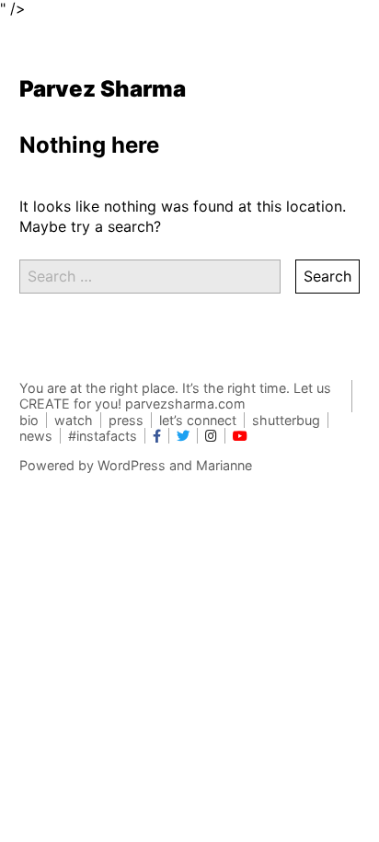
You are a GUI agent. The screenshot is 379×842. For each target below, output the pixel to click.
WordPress (132, 465)
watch (73, 420)
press (126, 420)
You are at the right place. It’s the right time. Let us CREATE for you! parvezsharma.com (175, 395)
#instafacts (102, 436)
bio (29, 420)
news (35, 436)
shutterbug (286, 420)
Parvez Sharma (102, 88)
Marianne (224, 465)
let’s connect (197, 420)
